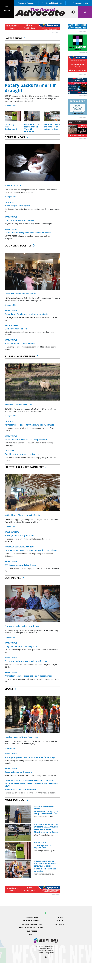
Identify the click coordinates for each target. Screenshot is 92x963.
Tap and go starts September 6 (42, 846)
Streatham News (41, 783)
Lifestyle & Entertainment (24, 467)
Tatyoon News (12, 781)
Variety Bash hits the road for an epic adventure (52, 126)
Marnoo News (11, 325)
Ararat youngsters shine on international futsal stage (30, 757)
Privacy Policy (43, 953)
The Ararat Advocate (26, 3)
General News (15, 137)
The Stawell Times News (52, 3)
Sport (9, 688)
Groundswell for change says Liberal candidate (26, 314)
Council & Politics (18, 245)
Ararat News (11, 217)
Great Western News (29, 781)
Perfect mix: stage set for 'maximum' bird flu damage (29, 424)
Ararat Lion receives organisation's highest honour (28, 676)
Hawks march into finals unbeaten (20, 789)
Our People (13, 578)
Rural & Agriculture (20, 356)
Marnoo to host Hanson (16, 328)
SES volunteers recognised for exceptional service (28, 232)
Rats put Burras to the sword (18, 772)
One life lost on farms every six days (22, 454)
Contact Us (60, 924)
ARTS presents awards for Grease (20, 565)
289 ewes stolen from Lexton (18, 404)
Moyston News (47, 781)
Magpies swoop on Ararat (46, 832)
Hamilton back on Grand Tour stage (21, 737)
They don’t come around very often (21, 646)
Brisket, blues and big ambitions (19, 535)
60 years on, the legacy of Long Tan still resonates (31, 128)
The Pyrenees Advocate (78, 3)
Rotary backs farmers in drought (31, 87)
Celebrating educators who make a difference (26, 661)
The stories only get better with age (22, 626)
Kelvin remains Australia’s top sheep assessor (26, 439)
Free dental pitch (13, 185)
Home (60, 918)
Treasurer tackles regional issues (20, 293)
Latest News (13, 38)
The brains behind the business (19, 220)
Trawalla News (12, 547)
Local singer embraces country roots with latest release (31, 550)
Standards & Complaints (46, 951)
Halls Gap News (12, 532)
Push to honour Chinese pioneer (20, 343)
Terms (51, 953)
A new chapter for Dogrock (17, 205)
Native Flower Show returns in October (23, 515)
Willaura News (27, 547)
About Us (60, 921)
